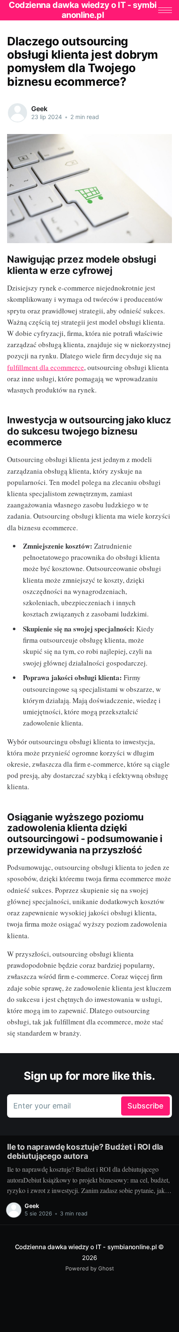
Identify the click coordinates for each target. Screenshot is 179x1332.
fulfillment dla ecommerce (45, 367)
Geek (39, 108)
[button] (165, 10)
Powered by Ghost (89, 1268)
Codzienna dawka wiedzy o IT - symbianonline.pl (86, 1247)
